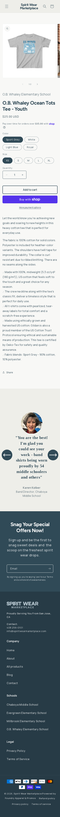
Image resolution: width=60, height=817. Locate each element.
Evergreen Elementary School (26, 713)
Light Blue (12, 147)
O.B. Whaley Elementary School (27, 729)
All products (15, 666)
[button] (6, 6)
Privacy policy (20, 804)
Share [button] (9, 372)
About (11, 658)
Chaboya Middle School (22, 704)
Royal (30, 147)
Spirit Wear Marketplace (28, 793)
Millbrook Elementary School (26, 721)
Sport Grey (13, 139)
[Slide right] (37, 84)
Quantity (7, 167)
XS (7, 160)
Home (10, 650)
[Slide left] (22, 84)
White (31, 139)
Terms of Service (18, 759)
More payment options (30, 207)
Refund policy (47, 798)
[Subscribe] (49, 568)
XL (49, 160)
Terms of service (41, 804)
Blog (10, 675)
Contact (12, 683)
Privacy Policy (16, 751)
